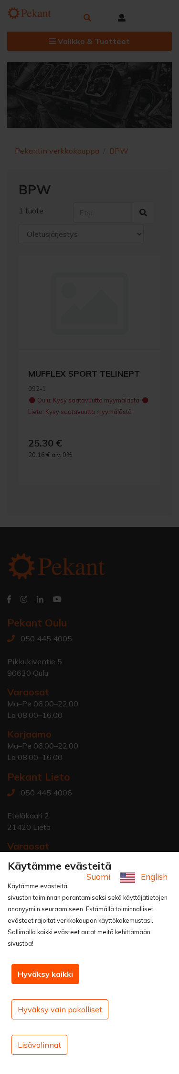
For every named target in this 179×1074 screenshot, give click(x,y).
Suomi (99, 877)
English (153, 877)
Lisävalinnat (39, 1045)
